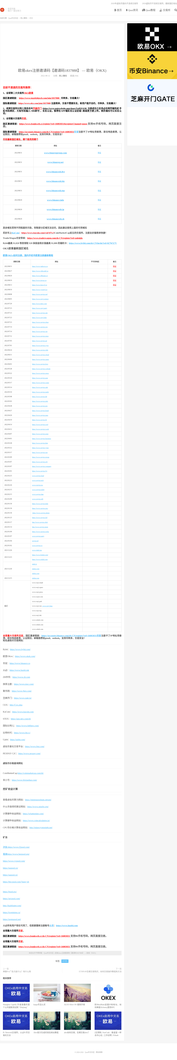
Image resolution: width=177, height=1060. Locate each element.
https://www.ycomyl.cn (39, 290)
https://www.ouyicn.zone (40, 434)
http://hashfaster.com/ (12, 905)
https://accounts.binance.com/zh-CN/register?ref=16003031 (46, 132)
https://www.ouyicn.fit (39, 420)
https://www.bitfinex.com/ (27, 726)
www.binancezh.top (55, 190)
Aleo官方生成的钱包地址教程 (45, 1033)
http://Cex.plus (16, 705)
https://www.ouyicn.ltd (39, 397)
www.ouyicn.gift (37, 499)
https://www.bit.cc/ (22, 733)
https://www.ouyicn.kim (40, 443)
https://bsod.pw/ (10, 892)
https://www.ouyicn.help (40, 504)
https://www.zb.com (21, 677)
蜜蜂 (5, 854)
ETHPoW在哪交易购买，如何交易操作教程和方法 (100, 972)
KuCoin (15, 233)
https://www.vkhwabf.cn (40, 271)
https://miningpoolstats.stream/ (38, 800)
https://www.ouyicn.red (39, 294)
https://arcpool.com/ (11, 898)
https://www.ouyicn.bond (40, 411)
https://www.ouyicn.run (40, 452)
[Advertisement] (62, 47)
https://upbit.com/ (17, 739)
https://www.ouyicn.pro (40, 406)
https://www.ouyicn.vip (39, 331)
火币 (51, 925)
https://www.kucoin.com (23, 712)
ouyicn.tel (35, 541)
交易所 (166, 10)
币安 (24, 118)
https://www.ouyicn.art (39, 341)
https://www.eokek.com (40, 559)
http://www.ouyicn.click (40, 522)
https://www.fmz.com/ (34, 746)
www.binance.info (55, 200)
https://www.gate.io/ (23, 698)
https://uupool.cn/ (10, 868)
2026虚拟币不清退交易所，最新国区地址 (159, 3)
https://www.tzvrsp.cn (39, 280)
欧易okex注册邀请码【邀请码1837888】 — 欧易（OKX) (62, 71)
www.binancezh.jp (55, 209)
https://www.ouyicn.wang (40, 383)
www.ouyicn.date (38, 494)
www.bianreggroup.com (55, 153)
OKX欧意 (28, 93)
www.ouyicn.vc (37, 546)
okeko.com (35, 569)
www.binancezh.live (55, 172)
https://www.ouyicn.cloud (40, 355)
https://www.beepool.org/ (18, 854)
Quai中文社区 (2, 10)
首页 (119, 10)
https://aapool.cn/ (10, 875)
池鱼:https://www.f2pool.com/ (16, 847)
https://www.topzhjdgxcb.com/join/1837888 (40, 98)
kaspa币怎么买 (39, 1005)
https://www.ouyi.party (39, 308)
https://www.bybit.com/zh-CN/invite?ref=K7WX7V (93, 243)
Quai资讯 (132, 10)
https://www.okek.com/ (25, 656)
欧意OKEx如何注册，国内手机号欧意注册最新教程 (28, 255)
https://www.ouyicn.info (40, 401)
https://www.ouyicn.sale (40, 387)
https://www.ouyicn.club (40, 350)
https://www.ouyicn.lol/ (39, 518)
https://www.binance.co (20, 663)
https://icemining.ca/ (11, 912)
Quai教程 (150, 10)
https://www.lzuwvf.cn (39, 285)
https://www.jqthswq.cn (40, 266)
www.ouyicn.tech (38, 480)
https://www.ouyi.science (40, 299)
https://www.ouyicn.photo (41, 513)
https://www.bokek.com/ (40, 555)
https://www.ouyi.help (39, 318)
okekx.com (35, 573)
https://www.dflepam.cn (40, 276)
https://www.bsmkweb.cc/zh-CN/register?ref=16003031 (44, 936)
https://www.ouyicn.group (40, 457)
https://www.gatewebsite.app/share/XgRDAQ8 (65, 108)
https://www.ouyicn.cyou (40, 345)
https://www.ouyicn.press (40, 373)
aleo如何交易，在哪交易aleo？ (77, 1033)
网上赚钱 (23, 18)
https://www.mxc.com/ (24, 684)
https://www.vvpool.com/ (14, 861)
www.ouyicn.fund (38, 476)
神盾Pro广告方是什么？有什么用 (17, 972)
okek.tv (34, 564)
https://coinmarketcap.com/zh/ (31, 773)
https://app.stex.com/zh (21, 719)
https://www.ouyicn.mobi (40, 392)
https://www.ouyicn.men (40, 415)
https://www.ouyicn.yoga (40, 448)
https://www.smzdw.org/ (38, 806)
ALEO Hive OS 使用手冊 (74, 1005)
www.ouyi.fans (47, 606)
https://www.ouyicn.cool (40, 425)
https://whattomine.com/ (33, 813)
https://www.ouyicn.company (41, 466)
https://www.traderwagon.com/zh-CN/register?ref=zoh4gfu (55, 238)
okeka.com (35, 578)
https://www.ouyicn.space (40, 359)
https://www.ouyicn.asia (40, 378)
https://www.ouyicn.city (40, 462)
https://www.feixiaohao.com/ (24, 780)
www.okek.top (37, 550)
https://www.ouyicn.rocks (40, 532)
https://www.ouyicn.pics (40, 508)
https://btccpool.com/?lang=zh (16, 882)
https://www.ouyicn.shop (40, 322)
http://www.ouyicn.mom (40, 527)
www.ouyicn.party (38, 536)
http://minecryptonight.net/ (40, 827)
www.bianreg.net (55, 162)
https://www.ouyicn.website (41, 369)
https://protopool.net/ (12, 919)
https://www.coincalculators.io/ (36, 820)
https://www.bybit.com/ (20, 649)
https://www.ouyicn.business (41, 439)
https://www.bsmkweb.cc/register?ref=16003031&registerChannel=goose (53, 124)
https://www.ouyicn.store (40, 336)
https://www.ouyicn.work (40, 429)
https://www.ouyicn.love (40, 364)
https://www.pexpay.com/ (29, 753)
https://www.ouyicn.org (40, 327)
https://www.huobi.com (67, 925)
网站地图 (99, 1052)
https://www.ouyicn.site (40, 313)
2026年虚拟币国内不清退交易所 (124, 3)
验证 (99, 153)
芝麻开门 (37, 108)
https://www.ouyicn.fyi (39, 471)
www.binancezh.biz (55, 181)
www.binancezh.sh (55, 219)
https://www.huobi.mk (19, 670)
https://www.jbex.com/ (22, 691)
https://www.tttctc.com (39, 304)
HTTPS (64, 961)
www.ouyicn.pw (37, 485)
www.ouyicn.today (38, 490)
